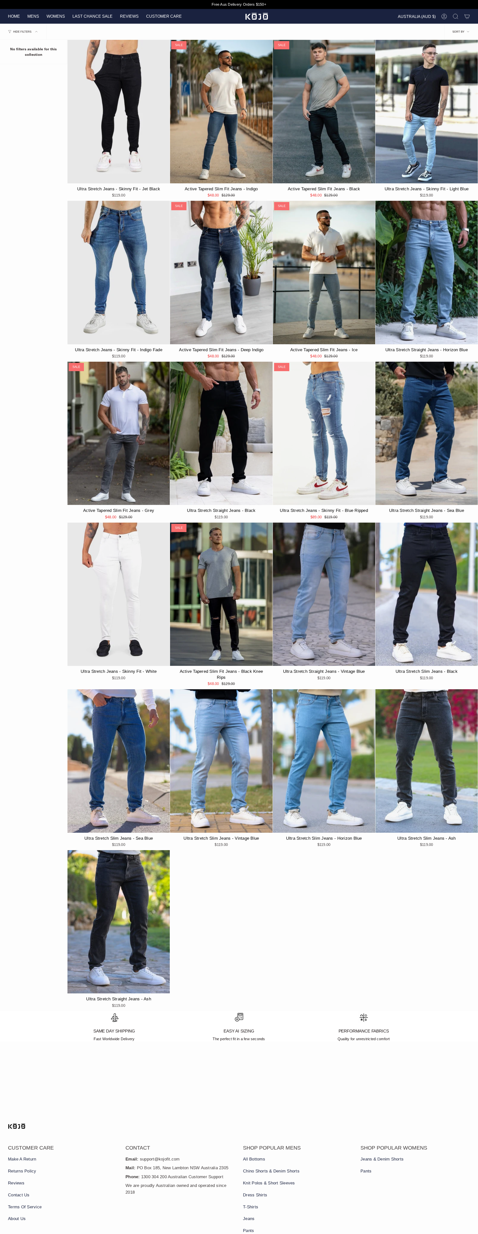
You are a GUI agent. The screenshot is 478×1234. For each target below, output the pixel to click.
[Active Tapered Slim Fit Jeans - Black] (324, 111)
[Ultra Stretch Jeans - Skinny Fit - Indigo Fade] (118, 272)
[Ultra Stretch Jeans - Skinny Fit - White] (118, 594)
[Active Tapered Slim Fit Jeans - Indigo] (221, 111)
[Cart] (467, 16)
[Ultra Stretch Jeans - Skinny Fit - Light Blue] (426, 111)
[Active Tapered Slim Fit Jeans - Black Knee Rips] (221, 594)
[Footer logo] (16, 1126)
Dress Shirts (255, 1195)
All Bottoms (254, 1159)
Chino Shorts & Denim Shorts (271, 1171)
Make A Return (22, 1159)
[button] (33, 16)
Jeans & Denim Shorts (382, 1159)
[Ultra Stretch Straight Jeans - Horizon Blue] (426, 272)
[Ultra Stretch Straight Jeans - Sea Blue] (426, 433)
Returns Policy (22, 1171)
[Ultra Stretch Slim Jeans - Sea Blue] (118, 761)
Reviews (16, 1183)
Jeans (248, 1218)
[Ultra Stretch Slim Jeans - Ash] (426, 761)
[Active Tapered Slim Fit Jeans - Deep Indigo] (221, 272)
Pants (248, 1230)
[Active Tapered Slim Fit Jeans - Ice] (324, 272)
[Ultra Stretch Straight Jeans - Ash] (118, 922)
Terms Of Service (25, 1207)
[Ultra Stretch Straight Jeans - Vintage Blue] (324, 594)
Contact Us (19, 1195)
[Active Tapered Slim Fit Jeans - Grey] (118, 433)
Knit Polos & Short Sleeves (269, 1183)
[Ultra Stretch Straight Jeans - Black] (221, 433)
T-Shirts (250, 1207)
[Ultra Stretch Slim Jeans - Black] (426, 594)
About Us (17, 1218)
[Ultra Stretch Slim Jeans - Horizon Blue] (324, 761)
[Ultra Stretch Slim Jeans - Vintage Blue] (221, 761)
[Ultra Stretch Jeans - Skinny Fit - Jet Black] (118, 111)
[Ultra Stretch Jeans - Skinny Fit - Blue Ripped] (324, 433)
